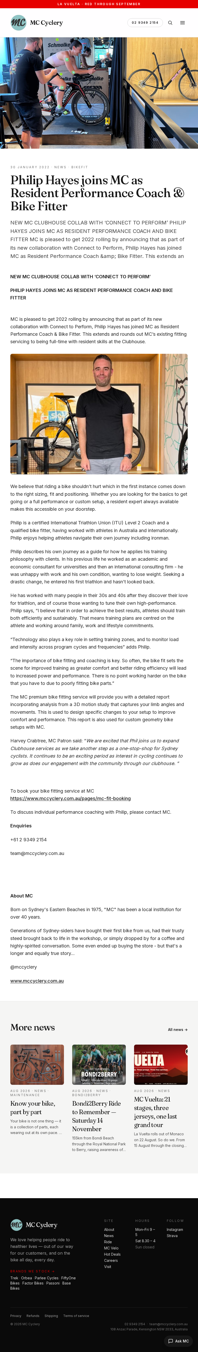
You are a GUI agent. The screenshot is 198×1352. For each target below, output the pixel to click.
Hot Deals (112, 1254)
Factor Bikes (33, 1283)
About (109, 1229)
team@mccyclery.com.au (169, 1324)
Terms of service (76, 1316)
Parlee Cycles (47, 1278)
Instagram (175, 1229)
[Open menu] (182, 23)
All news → (178, 1029)
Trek (14, 1278)
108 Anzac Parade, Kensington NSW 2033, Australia (149, 1329)
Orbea (26, 1278)
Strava (172, 1235)
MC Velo (111, 1248)
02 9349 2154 (145, 22)
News (109, 1235)
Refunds (33, 1316)
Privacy (15, 1316)
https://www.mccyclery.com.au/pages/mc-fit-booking (70, 798)
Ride (108, 1242)
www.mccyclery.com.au (37, 981)
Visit (107, 1266)
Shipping (51, 1316)
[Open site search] (170, 23)
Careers (111, 1260)
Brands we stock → (32, 1271)
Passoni (53, 1283)
